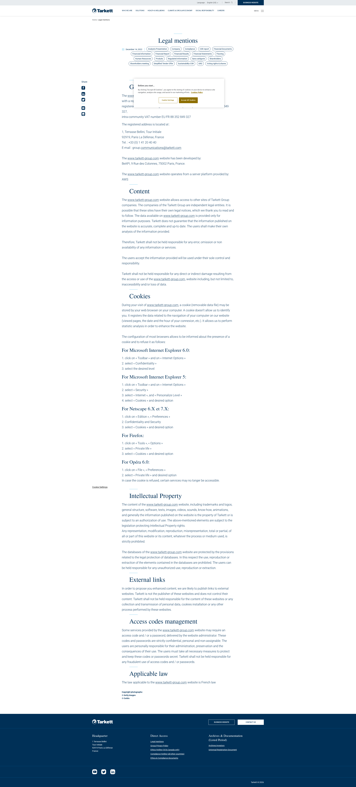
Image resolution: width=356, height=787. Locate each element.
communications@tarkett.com (161, 147)
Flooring (220, 54)
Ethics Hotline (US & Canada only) (164, 750)
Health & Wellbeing (156, 11)
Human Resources (143, 59)
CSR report (204, 49)
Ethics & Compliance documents (164, 758)
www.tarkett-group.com (143, 158)
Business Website (253, 3)
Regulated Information (177, 59)
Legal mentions (157, 741)
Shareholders (215, 59)
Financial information (141, 54)
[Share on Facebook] (83, 88)
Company (176, 49)
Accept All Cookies (188, 100)
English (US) (211, 3)
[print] (83, 114)
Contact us (251, 722)
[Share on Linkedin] (83, 94)
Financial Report (162, 54)
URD (200, 63)
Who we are (127, 11)
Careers (220, 11)
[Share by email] (83, 108)
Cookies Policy (197, 92)
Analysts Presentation (157, 49)
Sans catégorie (198, 59)
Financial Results (181, 54)
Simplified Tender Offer (163, 63)
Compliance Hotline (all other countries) (167, 754)
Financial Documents (223, 49)
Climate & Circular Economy (180, 11)
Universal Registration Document (223, 750)
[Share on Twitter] (83, 100)
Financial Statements (203, 54)
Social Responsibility (205, 11)
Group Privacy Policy (159, 746)
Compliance (190, 49)
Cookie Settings (168, 100)
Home (94, 20)
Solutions (140, 11)
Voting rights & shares (216, 63)
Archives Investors (216, 745)
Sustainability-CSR (186, 63)
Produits (159, 59)
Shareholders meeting (139, 63)
